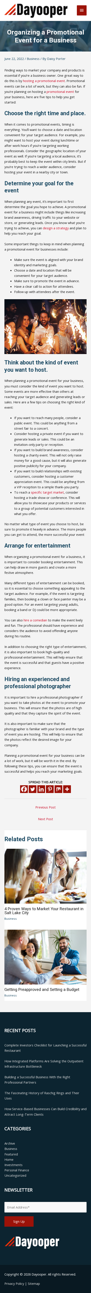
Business (33, 58)
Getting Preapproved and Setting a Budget (41, 989)
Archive (9, 1143)
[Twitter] (32, 789)
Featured (11, 1154)
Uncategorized (15, 1175)
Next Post (45, 819)
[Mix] (58, 789)
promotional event (60, 91)
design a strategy (56, 228)
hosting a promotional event (44, 81)
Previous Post (45, 807)
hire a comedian (35, 620)
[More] (67, 789)
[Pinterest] (50, 789)
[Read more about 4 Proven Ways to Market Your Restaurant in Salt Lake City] (45, 875)
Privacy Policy (14, 1283)
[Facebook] (24, 789)
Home (8, 1159)
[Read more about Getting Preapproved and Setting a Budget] (45, 956)
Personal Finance (16, 1170)
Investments (13, 1165)
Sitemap (34, 1283)
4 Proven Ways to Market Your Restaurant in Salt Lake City (43, 910)
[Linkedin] (41, 789)
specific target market (47, 492)
